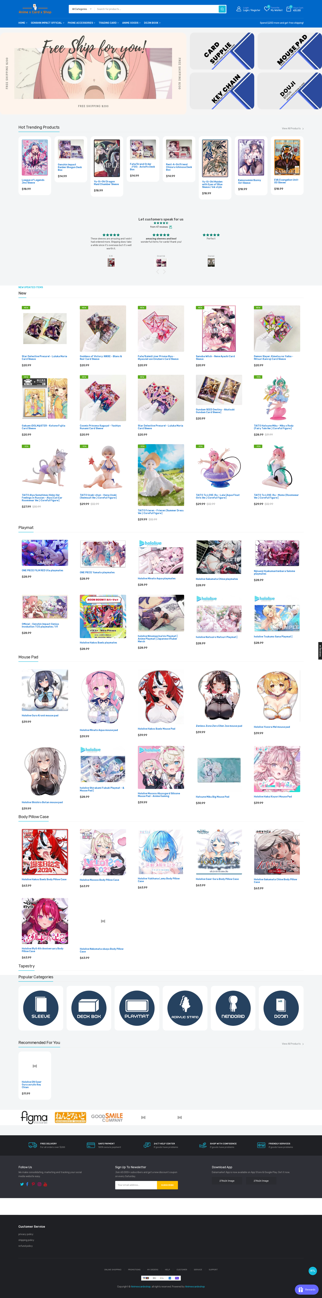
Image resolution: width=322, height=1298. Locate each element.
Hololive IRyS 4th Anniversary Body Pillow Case (42, 950)
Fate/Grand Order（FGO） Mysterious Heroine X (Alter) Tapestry (131, 1057)
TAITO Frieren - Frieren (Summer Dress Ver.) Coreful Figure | (161, 512)
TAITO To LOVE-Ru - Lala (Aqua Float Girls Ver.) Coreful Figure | (218, 496)
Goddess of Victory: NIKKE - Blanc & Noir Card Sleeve (101, 358)
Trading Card (108, 22)
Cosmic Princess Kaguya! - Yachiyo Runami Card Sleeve (100, 427)
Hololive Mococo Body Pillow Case (99, 880)
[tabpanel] (93, 73)
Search (222, 9)
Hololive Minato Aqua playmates (157, 578)
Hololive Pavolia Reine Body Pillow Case (277, 948)
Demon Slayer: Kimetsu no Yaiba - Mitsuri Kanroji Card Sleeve (273, 358)
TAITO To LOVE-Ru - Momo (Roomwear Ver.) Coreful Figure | (276, 496)
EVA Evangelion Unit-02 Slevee (34, 181)
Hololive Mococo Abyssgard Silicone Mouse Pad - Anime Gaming (159, 795)
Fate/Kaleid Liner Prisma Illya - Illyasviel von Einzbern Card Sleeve (158, 358)
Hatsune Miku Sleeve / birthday (251, 181)
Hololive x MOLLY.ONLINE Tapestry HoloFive (245, 1037)
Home (21, 22)
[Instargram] (40, 1280)
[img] (161, 223)
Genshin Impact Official (46, 22)
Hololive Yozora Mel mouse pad (272, 727)
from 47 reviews (159, 227)
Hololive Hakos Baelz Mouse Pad (156, 729)
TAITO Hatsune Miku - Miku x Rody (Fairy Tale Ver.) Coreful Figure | (273, 427)
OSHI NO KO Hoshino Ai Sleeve (215, 181)
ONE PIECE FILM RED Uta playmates (42, 570)
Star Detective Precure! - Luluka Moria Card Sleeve (44, 358)
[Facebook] (28, 1280)
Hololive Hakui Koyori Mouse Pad (273, 796)
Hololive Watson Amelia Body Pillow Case (216, 948)
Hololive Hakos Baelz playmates (98, 642)
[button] (158, 271)
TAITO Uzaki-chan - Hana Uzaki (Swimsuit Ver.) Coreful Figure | (98, 496)
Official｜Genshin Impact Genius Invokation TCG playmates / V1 (40, 625)
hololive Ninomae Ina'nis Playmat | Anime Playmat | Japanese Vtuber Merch (157, 639)
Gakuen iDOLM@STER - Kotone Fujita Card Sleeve (43, 427)
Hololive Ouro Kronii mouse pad (40, 715)
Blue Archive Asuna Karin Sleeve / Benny (178, 181)
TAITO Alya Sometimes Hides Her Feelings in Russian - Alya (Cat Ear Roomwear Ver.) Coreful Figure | (42, 498)
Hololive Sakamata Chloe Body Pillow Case (275, 881)
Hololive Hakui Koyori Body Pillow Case (160, 949)
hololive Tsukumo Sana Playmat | (273, 636)
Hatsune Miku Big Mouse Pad (212, 797)
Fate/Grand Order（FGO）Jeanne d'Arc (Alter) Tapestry (74, 1057)
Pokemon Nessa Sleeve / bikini (139, 181)
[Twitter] (22, 1280)
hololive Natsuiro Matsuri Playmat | (216, 637)
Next (303, 171)
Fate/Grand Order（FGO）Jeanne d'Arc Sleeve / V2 (286, 182)
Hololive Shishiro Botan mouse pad (42, 802)
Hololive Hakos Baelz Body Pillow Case (44, 879)
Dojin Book (151, 22)
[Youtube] (46, 1280)
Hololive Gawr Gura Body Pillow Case (217, 879)
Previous (18, 171)
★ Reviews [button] (320, 651)
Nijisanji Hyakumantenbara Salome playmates (274, 572)
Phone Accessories (80, 22)
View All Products (291, 128)
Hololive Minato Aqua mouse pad (99, 730)
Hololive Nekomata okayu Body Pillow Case (101, 950)
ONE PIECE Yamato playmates (97, 572)
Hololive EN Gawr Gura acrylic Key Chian (32, 1181)
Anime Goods (130, 22)
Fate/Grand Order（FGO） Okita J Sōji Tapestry (189, 1058)
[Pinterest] (34, 1280)
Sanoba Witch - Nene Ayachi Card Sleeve (215, 358)
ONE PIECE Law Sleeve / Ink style (71, 181)
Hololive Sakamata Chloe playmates (217, 579)
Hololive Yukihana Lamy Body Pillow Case (159, 880)
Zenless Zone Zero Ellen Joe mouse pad (219, 726)
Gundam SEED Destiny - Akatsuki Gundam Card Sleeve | (215, 411)
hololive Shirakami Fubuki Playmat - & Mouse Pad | (102, 789)
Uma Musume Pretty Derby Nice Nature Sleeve (105, 183)
